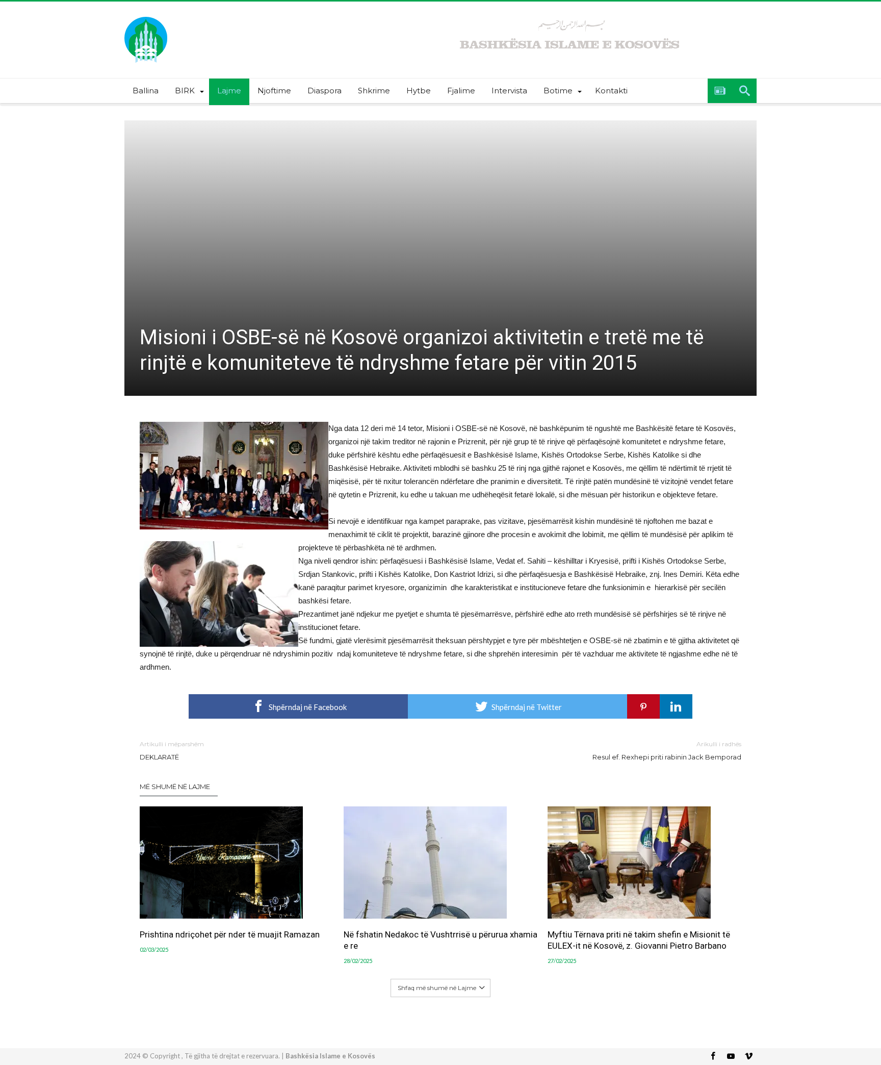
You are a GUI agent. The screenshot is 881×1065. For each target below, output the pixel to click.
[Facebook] (713, 1056)
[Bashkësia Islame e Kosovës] (145, 16)
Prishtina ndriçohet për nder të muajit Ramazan (230, 934)
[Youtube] (730, 1056)
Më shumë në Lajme (175, 786)
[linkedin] (676, 706)
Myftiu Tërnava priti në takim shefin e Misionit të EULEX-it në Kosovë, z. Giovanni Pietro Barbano (639, 940)
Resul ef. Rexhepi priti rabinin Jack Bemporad (666, 750)
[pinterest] (643, 706)
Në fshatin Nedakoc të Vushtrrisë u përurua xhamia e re (440, 940)
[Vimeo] (748, 1056)
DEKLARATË (172, 750)
